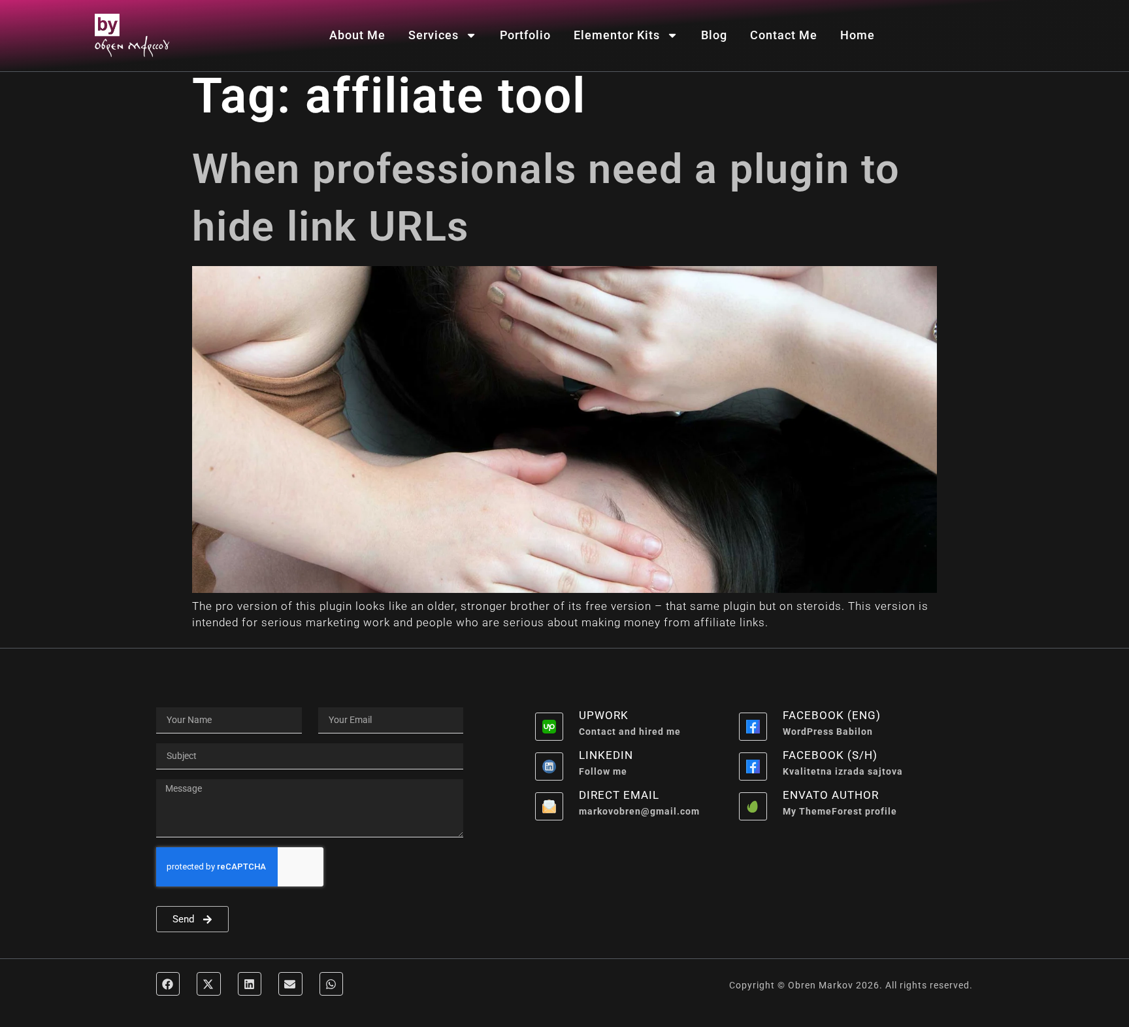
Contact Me (783, 35)
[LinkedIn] (549, 766)
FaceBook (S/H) (830, 755)
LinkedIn (606, 755)
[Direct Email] (549, 806)
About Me (357, 35)
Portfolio (525, 35)
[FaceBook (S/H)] (753, 766)
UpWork (604, 715)
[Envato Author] (753, 806)
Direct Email (619, 794)
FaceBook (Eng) (832, 715)
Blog (714, 35)
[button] (168, 984)
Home (857, 35)
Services (433, 35)
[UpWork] (549, 727)
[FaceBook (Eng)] (753, 727)
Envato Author (831, 794)
